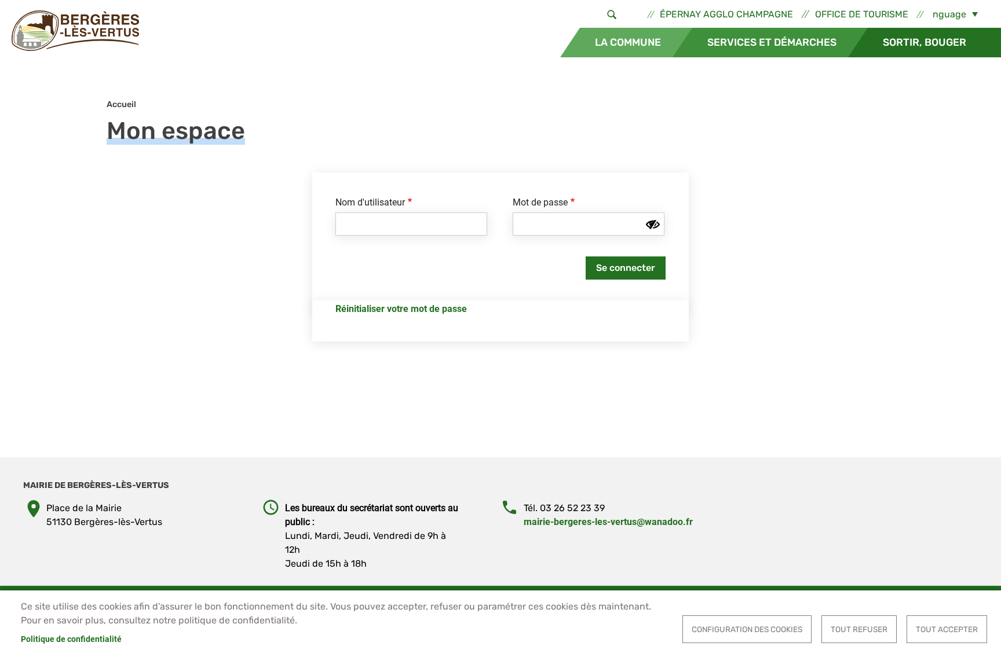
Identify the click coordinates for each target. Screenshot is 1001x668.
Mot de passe (540, 202)
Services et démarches (771, 42)
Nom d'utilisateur (370, 202)
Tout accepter (947, 629)
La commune (628, 42)
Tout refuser (859, 629)
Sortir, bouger (924, 42)
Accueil (121, 104)
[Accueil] (75, 30)
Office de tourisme (861, 14)
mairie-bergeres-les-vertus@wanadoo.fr (608, 521)
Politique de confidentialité (71, 639)
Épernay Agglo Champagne (726, 14)
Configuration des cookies (747, 629)
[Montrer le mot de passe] (653, 224)
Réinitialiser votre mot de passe (401, 308)
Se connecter (625, 267)
